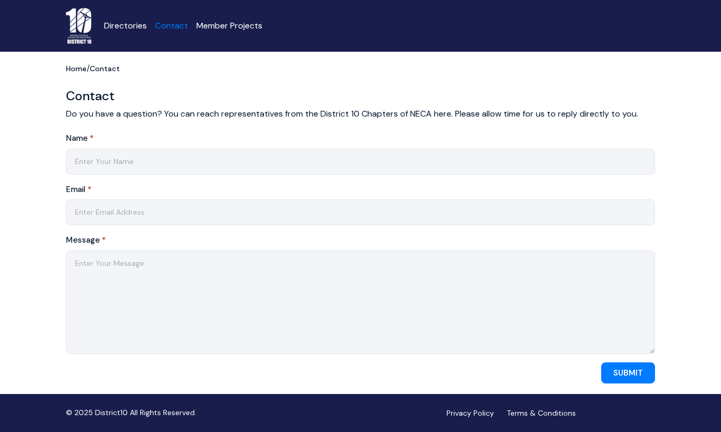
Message (86, 240)
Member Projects (229, 25)
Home (76, 68)
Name (79, 138)
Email (78, 189)
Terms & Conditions (541, 413)
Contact (171, 25)
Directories (125, 25)
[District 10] (78, 25)
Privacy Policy (470, 413)
